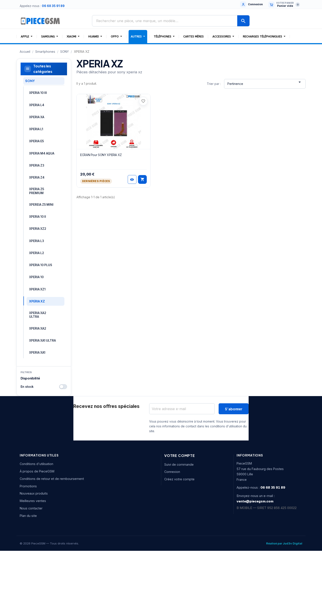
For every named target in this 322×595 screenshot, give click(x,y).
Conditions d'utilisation (36, 464)
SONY (30, 81)
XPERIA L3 (36, 241)
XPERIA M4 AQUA (41, 153)
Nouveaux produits (34, 493)
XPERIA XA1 (37, 352)
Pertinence (264, 82)
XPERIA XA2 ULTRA (37, 314)
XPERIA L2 (36, 253)
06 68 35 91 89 (53, 6)
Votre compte (179, 455)
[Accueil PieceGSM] (40, 21)
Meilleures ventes (33, 501)
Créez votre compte (179, 479)
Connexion (172, 472)
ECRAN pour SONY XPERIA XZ (101, 155)
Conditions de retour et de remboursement (52, 479)
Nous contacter (31, 508)
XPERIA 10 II (37, 216)
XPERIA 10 (36, 277)
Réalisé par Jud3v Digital (284, 543)
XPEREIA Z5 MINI (41, 204)
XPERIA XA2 (37, 328)
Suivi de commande (179, 464)
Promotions (28, 486)
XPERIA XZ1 (37, 289)
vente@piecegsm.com (255, 501)
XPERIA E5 (36, 141)
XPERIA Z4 (36, 177)
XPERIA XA (36, 117)
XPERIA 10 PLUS (40, 265)
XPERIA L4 (36, 105)
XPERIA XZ (37, 301)
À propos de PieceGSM (37, 471)
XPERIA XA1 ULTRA (42, 340)
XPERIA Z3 (36, 165)
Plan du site (28, 516)
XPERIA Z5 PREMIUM (36, 191)
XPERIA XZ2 (37, 228)
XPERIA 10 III (38, 93)
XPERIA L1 (36, 129)
